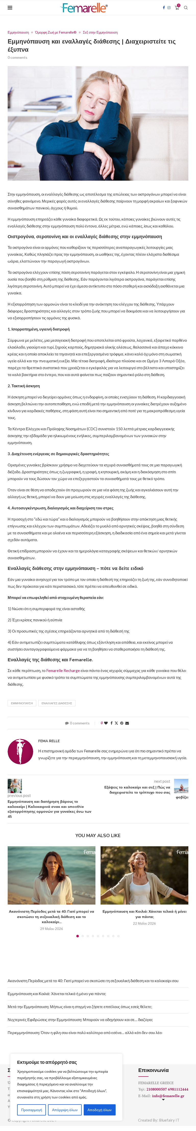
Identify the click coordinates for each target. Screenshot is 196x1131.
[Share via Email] (127, 723)
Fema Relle (49, 741)
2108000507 (156, 1089)
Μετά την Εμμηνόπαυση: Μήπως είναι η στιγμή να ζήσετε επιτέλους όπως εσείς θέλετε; (80, 1006)
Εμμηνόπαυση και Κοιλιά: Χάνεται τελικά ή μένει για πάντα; (145, 914)
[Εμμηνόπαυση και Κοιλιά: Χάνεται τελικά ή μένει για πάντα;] (144, 875)
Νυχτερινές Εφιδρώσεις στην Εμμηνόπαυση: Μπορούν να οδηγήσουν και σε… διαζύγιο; (80, 1019)
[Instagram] (168, 7)
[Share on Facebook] (112, 723)
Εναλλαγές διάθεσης (57, 703)
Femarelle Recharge (63, 670)
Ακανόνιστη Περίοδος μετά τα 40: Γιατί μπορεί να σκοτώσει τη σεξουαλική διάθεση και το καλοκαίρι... (51, 916)
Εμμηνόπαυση (22, 703)
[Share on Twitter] (116, 723)
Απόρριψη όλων (65, 1110)
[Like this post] (106, 723)
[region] (66, 1087)
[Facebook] (164, 7)
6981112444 (178, 1089)
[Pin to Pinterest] (121, 723)
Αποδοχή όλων (100, 1110)
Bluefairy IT (169, 1120)
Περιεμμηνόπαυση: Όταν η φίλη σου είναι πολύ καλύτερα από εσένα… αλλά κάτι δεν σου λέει (85, 1032)
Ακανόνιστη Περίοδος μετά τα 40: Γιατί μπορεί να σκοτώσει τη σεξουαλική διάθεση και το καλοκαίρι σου (93, 980)
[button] (14, 891)
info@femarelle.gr (168, 1095)
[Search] (185, 7)
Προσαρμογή (31, 1110)
